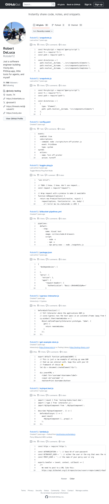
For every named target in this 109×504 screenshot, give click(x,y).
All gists (61, 4)
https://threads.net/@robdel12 (15, 107)
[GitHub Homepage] (46, 497)
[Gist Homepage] (13, 4)
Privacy (30, 490)
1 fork (41, 129)
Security (39, 490)
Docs (63, 490)
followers (12, 82)
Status (46, 490)
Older (72, 478)
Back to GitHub (73, 4)
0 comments (52, 45)
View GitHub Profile (14, 118)
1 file (34, 45)
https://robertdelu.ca (15, 98)
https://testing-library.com (79, 347)
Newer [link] (64, 478)
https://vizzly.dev (14, 113)
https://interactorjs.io (47, 347)
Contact (71, 490)
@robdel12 (11, 102)
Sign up (98, 4)
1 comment (51, 175)
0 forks (42, 45)
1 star (63, 442)
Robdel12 (34, 38)
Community (55, 490)
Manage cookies (82, 490)
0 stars (63, 45)
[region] (68, 60)
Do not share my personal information (54, 493)
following (8, 85)
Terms (23, 490)
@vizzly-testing (13, 91)
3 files (34, 352)
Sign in (88, 4)
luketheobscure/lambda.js (65, 434)
